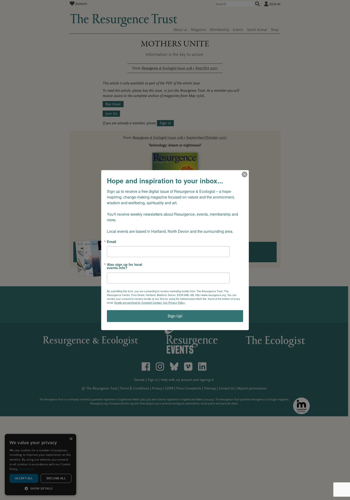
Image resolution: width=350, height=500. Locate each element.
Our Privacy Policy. (174, 302)
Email (111, 241)
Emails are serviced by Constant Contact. (138, 302)
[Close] (244, 174)
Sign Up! (175, 316)
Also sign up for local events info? (124, 266)
